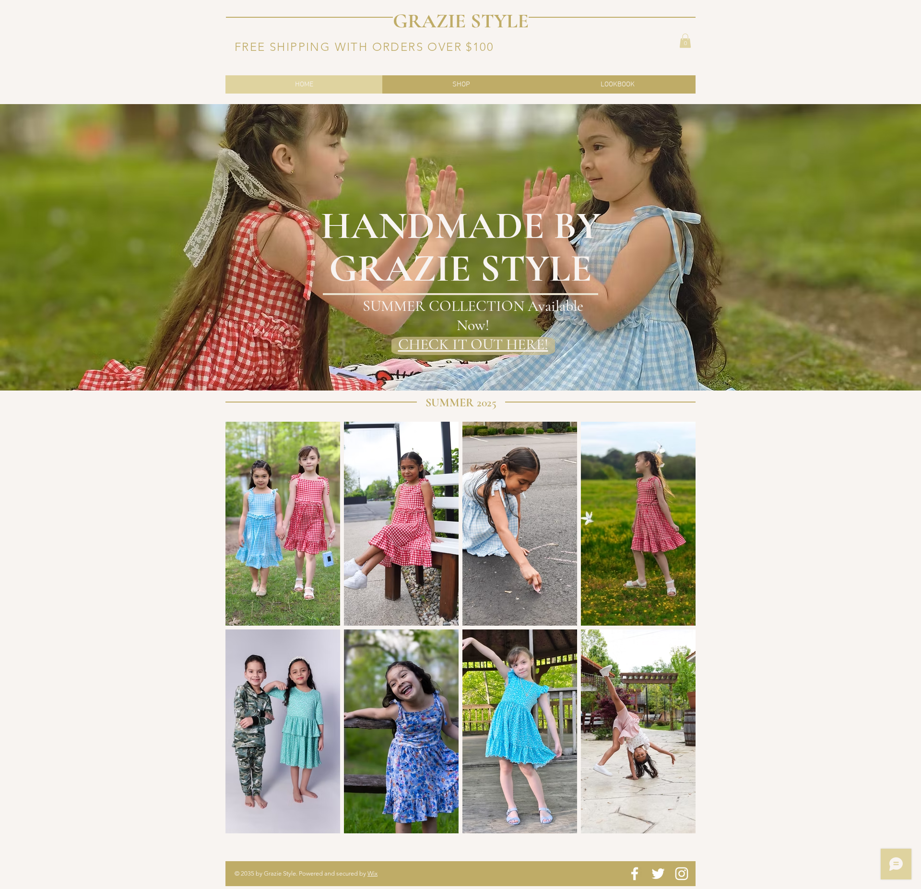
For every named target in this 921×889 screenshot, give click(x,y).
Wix (372, 873)
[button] (685, 41)
